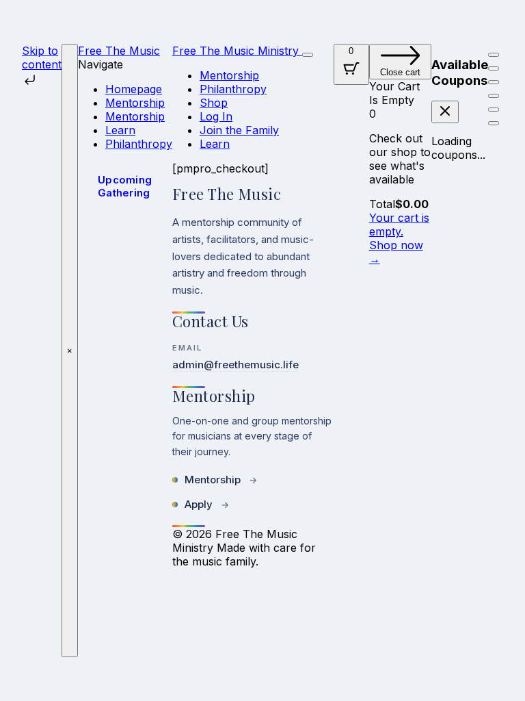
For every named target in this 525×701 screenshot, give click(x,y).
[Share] (493, 82)
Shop (214, 103)
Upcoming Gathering (125, 186)
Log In (216, 116)
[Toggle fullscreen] (493, 68)
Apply (207, 504)
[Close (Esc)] (493, 96)
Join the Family (239, 130)
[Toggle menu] (307, 55)
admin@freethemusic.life (235, 364)
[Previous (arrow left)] (493, 109)
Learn (120, 130)
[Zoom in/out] (493, 55)
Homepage (133, 89)
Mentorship (135, 103)
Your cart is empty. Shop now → (399, 238)
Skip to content (42, 57)
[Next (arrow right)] (493, 123)
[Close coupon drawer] (445, 112)
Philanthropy (138, 144)
